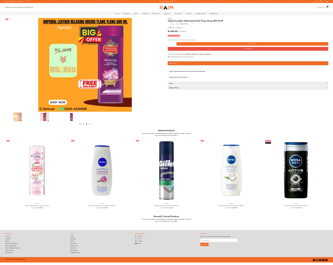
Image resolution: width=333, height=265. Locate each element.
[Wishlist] (323, 7)
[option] (85, 65)
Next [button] (163, 64)
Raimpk (170, 19)
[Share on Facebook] (84, 124)
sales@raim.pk (20, 1)
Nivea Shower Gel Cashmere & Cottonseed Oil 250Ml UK (101, 205)
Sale (7, 19)
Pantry (117, 13)
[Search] (317, 7)
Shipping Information (11, 246)
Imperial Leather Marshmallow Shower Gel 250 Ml (37, 205)
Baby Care (167, 13)
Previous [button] (6, 64)
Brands (7, 241)
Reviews (171, 83)
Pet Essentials (178, 13)
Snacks (136, 13)
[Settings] (320, 7)
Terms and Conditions (11, 243)
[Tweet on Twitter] (87, 124)
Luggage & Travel (200, 13)
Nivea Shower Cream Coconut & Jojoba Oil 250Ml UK (231, 205)
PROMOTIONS (213, 13)
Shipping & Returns (174, 88)
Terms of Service (9, 250)
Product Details (173, 63)
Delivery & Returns (185, 40)
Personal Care (156, 13)
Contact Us (8, 239)
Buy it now (248, 49)
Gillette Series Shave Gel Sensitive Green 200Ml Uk (166, 205)
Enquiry (195, 40)
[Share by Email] (89, 124)
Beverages (126, 13)
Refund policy (9, 252)
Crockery (188, 13)
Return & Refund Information (12, 248)
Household (145, 13)
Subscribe (204, 244)
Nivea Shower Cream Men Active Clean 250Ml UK (296, 205)
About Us (7, 236)
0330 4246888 (10, 1)
